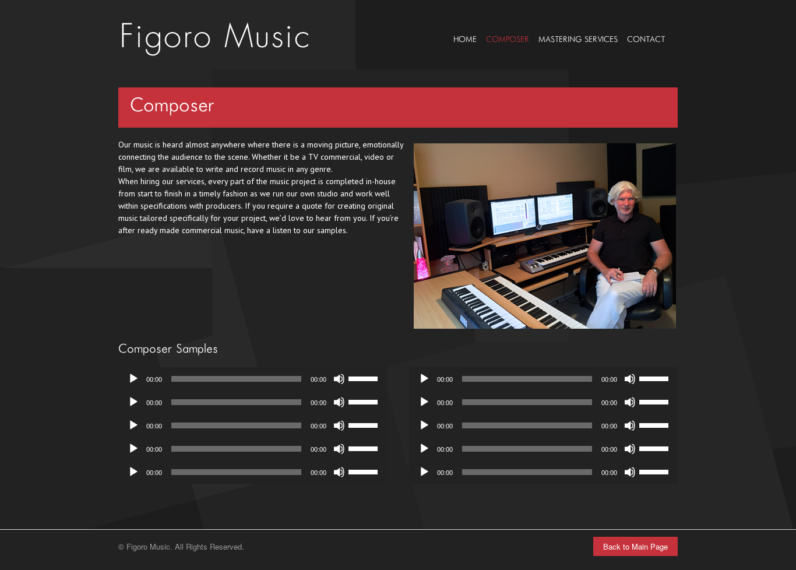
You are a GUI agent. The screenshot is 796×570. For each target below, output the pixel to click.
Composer (507, 40)
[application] (252, 378)
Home (465, 40)
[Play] (133, 379)
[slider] (364, 377)
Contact (646, 40)
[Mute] (339, 379)
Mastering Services (578, 40)
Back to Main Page (635, 546)
